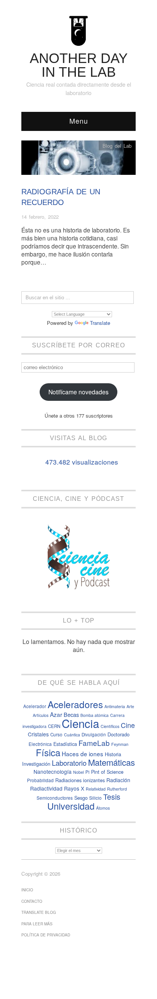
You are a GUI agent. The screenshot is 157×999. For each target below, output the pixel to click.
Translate (100, 322)
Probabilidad (40, 780)
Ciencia (80, 723)
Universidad (71, 805)
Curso (56, 734)
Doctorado (118, 734)
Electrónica (40, 744)
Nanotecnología (53, 771)
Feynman (119, 744)
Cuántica (72, 735)
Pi (87, 772)
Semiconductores (55, 798)
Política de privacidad (45, 935)
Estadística (65, 743)
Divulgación (94, 734)
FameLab (94, 743)
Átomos (103, 808)
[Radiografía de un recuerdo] (78, 160)
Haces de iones (82, 753)
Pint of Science (107, 771)
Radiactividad (46, 788)
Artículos (40, 715)
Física (48, 752)
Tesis (111, 796)
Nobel (78, 772)
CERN (54, 726)
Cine (128, 725)
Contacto (31, 901)
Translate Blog (38, 912)
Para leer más (37, 923)
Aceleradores (75, 704)
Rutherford (117, 789)
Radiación (118, 780)
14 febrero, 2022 (40, 216)
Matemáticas (111, 762)
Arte (130, 706)
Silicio (95, 798)
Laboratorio (69, 763)
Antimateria (114, 706)
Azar (56, 714)
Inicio (27, 889)
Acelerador (34, 706)
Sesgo (81, 797)
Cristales (38, 734)
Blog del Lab (117, 145)
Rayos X (74, 788)
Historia (113, 754)
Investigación (36, 763)
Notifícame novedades (78, 391)
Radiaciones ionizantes (80, 780)
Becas (71, 714)
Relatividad (96, 789)
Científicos (110, 726)
